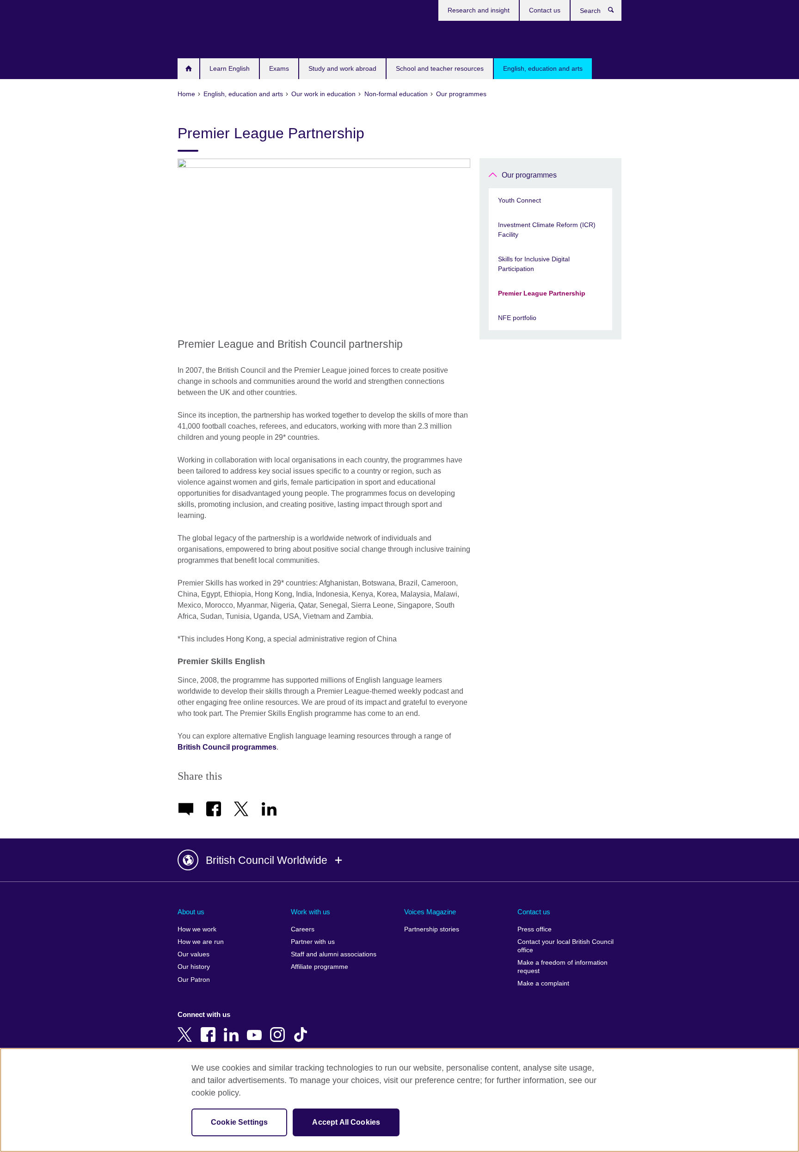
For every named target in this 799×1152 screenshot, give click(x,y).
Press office (534, 929)
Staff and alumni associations (333, 954)
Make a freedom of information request (562, 966)
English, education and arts (543, 68)
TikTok (302, 1028)
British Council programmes (227, 747)
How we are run (201, 941)
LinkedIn (233, 1028)
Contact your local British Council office (565, 946)
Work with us (310, 912)
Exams (279, 68)
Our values (193, 954)
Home (188, 68)
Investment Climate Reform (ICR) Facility (547, 229)
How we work (197, 929)
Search (615, 12)
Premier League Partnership (541, 293)
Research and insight (479, 10)
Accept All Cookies (346, 1122)
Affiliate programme (319, 966)
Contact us (544, 10)
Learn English (229, 68)
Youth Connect (519, 200)
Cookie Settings (239, 1122)
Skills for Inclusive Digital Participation (534, 263)
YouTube (256, 1028)
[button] (399, 860)
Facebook (210, 1028)
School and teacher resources (440, 68)
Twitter (187, 1028)
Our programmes (529, 175)
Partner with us (313, 941)
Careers (302, 929)
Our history (194, 966)
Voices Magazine (430, 912)
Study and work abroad (342, 68)
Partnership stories (431, 929)
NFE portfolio (517, 317)
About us (191, 912)
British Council (205, 38)
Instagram (279, 1028)
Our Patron (194, 979)
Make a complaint (543, 983)
